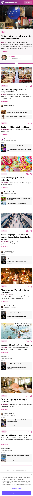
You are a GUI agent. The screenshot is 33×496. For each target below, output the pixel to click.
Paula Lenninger (5, 449)
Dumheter (4, 86)
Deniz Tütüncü (5, 357)
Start (2, 6)
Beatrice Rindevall (9, 192)
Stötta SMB (28, 2)
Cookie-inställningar (16, 488)
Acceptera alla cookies (16, 493)
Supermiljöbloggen (9, 139)
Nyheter (4, 123)
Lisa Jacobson (11, 56)
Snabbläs (4, 52)
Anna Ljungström (9, 105)
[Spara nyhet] (31, 86)
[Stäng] (31, 475)
